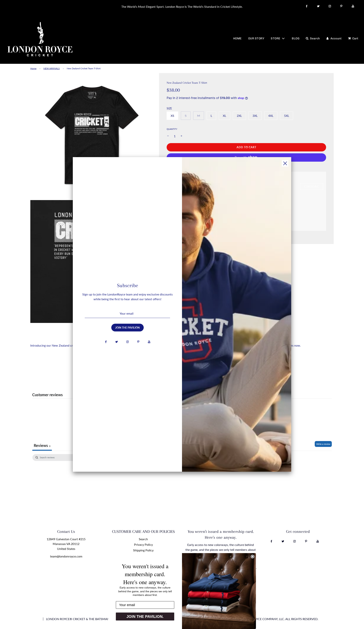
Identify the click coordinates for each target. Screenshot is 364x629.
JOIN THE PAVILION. (145, 616)
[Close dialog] (252, 556)
